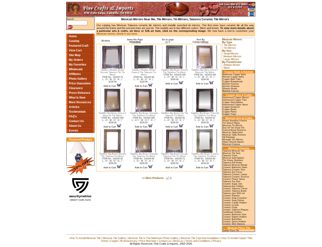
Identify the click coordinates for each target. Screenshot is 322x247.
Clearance (76, 88)
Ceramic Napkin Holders (235, 217)
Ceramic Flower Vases (234, 179)
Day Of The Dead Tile (233, 128)
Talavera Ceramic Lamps (235, 174)
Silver (226, 67)
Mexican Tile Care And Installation (200, 238)
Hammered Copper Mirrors (236, 97)
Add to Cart (110, 86)
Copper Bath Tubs (232, 79)
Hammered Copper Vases (235, 104)
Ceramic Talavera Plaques (235, 210)
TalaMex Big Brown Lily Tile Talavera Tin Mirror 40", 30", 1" (174, 118)
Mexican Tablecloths (233, 132)
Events (73, 130)
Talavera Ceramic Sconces (236, 177)
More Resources (80, 102)
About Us (75, 126)
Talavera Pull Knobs (232, 162)
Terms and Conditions (197, 240)
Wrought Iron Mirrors (233, 139)
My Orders (76, 60)
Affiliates (75, 74)
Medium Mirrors (232, 56)
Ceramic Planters (231, 195)
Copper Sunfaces (231, 107)
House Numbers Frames (235, 120)
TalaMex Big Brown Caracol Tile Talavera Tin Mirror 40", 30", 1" (205, 159)
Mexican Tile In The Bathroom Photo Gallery (153, 238)
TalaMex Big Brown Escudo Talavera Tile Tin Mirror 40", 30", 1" (174, 159)
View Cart (75, 50)
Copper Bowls (229, 109)
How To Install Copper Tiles (237, 238)
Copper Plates (230, 112)
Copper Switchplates (233, 102)
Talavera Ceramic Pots (234, 170)
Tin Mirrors (229, 47)
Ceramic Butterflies (232, 219)
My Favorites (77, 64)
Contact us (165, 240)
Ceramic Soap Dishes (233, 200)
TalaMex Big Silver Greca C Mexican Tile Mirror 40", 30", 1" (205, 75)
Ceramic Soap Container (235, 198)
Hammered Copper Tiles (235, 100)
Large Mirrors (231, 59)
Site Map (74, 55)
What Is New (77, 97)
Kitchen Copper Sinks (233, 77)
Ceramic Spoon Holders (234, 221)
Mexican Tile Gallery (114, 238)
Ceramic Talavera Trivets (235, 188)
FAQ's (73, 116)
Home (73, 36)
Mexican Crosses (231, 144)
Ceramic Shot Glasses (234, 224)
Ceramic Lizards (231, 205)
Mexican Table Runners (234, 135)
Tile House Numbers (233, 160)
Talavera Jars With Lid (234, 193)
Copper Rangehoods (233, 81)
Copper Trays (229, 114)
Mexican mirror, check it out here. (117, 33)
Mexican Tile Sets (231, 153)
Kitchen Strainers (231, 86)
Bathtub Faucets (231, 91)
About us (178, 240)
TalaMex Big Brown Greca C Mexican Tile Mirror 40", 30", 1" (112, 118)
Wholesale (76, 69)
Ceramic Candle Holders (235, 203)
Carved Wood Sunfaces (234, 130)
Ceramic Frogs (230, 207)
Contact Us (76, 121)
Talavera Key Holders (233, 186)
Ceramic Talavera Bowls (235, 191)
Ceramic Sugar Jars (232, 184)
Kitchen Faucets (231, 84)
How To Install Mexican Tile (85, 238)
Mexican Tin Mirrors (232, 125)
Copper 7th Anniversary (123, 240)
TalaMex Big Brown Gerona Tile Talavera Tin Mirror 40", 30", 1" (174, 75)
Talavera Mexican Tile (233, 151)
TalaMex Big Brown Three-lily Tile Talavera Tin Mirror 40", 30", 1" (205, 118)
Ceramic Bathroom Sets (234, 214)
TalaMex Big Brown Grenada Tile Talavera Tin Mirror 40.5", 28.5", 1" (144, 118)
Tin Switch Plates (231, 123)
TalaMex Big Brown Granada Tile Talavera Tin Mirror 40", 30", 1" (144, 159)
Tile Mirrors (229, 45)
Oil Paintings (229, 137)
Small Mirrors (231, 53)
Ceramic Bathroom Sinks (235, 167)
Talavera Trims (230, 155)
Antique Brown (231, 64)
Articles (74, 107)
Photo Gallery (78, 78)
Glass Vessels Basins (233, 142)
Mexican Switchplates (233, 158)
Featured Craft (78, 45)
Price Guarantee (80, 83)
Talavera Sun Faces (232, 172)
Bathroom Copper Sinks (234, 74)
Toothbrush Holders (232, 212)
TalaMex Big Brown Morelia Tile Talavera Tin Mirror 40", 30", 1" (112, 159)
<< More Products (153, 178)
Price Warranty (148, 240)
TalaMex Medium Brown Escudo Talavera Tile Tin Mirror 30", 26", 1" (112, 76)
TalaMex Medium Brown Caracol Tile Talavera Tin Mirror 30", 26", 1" (144, 76)
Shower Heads (230, 88)
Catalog (74, 41)
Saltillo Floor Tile (231, 230)
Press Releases (79, 93)
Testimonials (77, 111)
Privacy (216, 240)
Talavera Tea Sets (231, 181)
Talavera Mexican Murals (235, 165)
